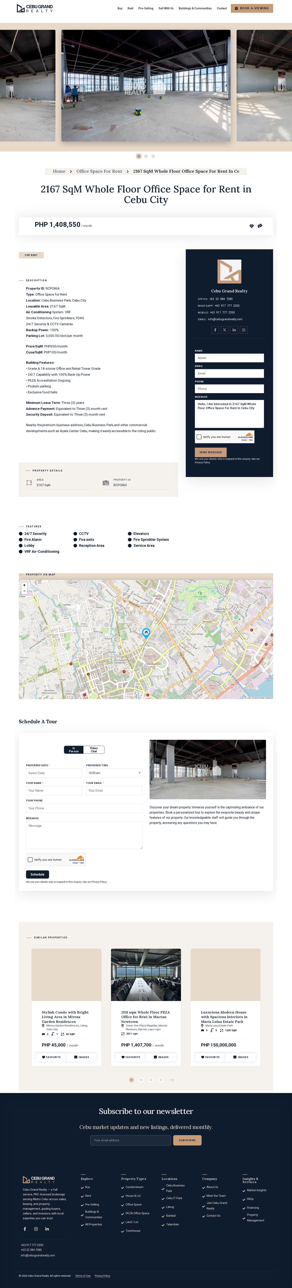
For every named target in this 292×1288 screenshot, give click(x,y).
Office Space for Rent (99, 171)
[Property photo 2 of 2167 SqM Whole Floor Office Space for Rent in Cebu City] (146, 86)
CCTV (84, 533)
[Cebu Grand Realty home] (39, 1179)
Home (59, 171)
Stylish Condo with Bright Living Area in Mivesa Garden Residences (65, 1017)
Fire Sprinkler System (151, 539)
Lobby (29, 545)
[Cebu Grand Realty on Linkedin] (234, 330)
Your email (95, 783)
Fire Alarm (33, 539)
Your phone (34, 800)
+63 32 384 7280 (221, 299)
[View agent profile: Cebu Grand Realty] (229, 271)
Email (199, 366)
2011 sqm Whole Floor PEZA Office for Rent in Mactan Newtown (145, 1017)
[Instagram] (36, 1229)
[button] (146, 633)
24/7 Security (35, 533)
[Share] (260, 225)
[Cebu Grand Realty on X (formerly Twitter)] (224, 330)
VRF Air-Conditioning (41, 551)
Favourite (53, 1057)
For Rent (31, 255)
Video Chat (94, 750)
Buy (120, 8)
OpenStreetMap (259, 698)
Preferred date (38, 765)
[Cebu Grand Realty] (35, 8)
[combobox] (114, 773)
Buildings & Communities (195, 8)
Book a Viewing (254, 8)
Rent (130, 8)
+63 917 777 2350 (227, 305)
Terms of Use (83, 1275)
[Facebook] (24, 1229)
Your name (34, 783)
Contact (222, 8)
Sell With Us (166, 8)
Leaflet (248, 698)
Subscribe (187, 1140)
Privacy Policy (202, 462)
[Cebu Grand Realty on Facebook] (215, 330)
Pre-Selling (145, 8)
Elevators (141, 533)
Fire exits (86, 539)
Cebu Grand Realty (229, 290)
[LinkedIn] (47, 1229)
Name (198, 350)
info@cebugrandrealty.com (225, 319)
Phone (199, 381)
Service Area (144, 545)
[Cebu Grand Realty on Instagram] (244, 330)
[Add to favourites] (251, 226)
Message (201, 397)
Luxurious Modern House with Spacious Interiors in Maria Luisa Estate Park (224, 1017)
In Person (74, 750)
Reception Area (91, 545)
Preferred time (97, 765)
